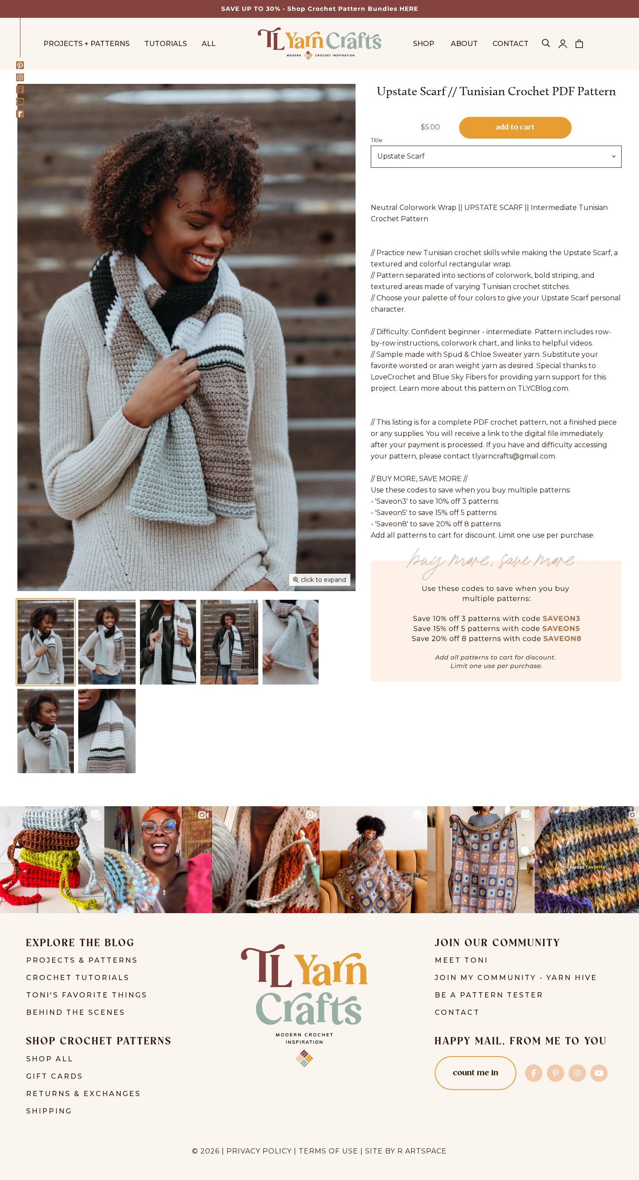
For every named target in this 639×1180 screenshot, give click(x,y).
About (464, 44)
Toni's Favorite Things (86, 995)
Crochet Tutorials (78, 978)
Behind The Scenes (75, 1012)
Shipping (49, 1111)
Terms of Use (328, 1151)
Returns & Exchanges (83, 1094)
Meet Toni (461, 960)
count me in (475, 1073)
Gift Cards (54, 1076)
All (209, 44)
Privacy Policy (259, 1151)
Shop (424, 44)
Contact (511, 44)
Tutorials (165, 44)
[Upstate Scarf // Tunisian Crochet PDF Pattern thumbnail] (46, 642)
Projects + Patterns (86, 44)
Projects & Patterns (82, 960)
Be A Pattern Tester (489, 995)
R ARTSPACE (422, 1151)
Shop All (49, 1059)
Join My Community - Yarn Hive (516, 978)
